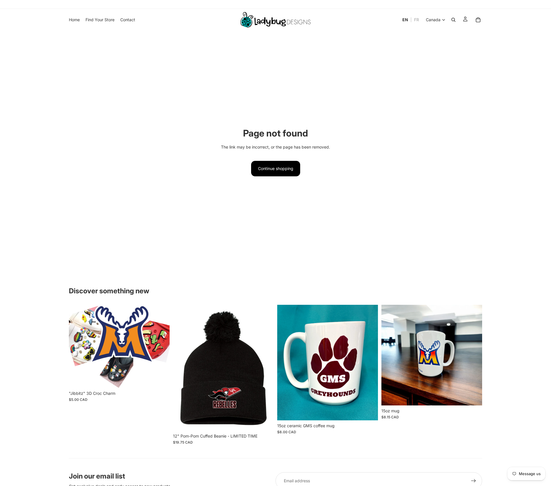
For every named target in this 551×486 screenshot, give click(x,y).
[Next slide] (161, 346)
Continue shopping (275, 168)
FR (416, 19)
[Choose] (265, 422)
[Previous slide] (77, 346)
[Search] (453, 19)
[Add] (161, 379)
